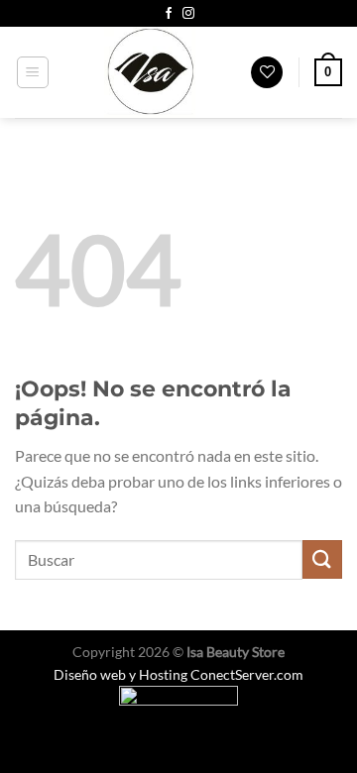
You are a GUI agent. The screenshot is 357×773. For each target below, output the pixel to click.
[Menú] (33, 72)
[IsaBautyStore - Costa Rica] (150, 72)
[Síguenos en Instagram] (188, 14)
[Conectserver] (178, 705)
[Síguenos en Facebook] (169, 14)
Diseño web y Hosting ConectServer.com (178, 674)
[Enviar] (322, 559)
